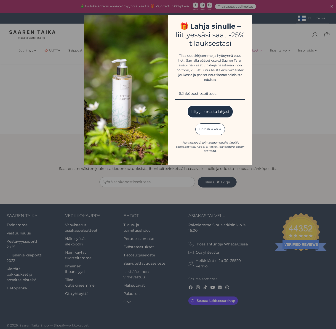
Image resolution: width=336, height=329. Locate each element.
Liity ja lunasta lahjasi (210, 111)
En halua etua (210, 129)
